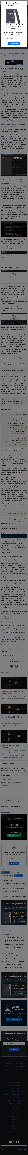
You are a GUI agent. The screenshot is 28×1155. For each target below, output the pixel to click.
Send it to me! (14, 43)
